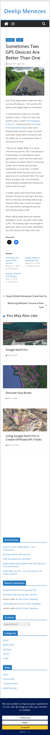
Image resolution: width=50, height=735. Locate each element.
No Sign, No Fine (29, 590)
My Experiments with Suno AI (16, 554)
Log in (5, 674)
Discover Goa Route (18, 393)
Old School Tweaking (28, 599)
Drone (6, 640)
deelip (22, 64)
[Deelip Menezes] (6, 23)
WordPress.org (10, 688)
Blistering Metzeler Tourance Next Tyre (26, 305)
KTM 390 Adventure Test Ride (16, 559)
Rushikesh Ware (10, 594)
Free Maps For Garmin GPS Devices (12, 260)
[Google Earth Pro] (25, 324)
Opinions (10, 40)
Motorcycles (8, 644)
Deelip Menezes (25, 11)
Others (6, 654)
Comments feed (10, 683)
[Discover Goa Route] (25, 367)
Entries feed (8, 679)
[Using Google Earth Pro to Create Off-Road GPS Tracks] (25, 410)
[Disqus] (25, 489)
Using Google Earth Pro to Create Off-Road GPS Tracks (24, 437)
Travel (19, 40)
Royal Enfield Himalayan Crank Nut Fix (26, 296)
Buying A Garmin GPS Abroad (13, 275)
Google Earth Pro (17, 350)
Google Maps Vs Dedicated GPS (32, 259)
